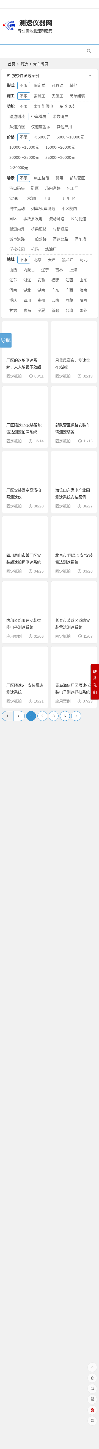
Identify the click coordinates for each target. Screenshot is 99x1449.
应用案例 (14, 636)
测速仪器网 (35, 23)
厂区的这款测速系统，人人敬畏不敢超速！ (23, 367)
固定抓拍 (14, 376)
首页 (11, 64)
